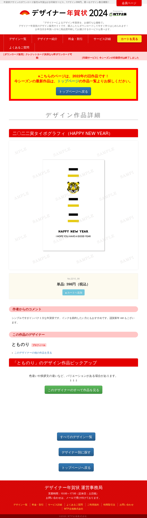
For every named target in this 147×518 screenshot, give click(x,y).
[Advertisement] (74, 416)
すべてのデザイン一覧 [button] (76, 436)
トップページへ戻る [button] (73, 91)
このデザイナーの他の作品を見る (33, 352)
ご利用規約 (93, 504)
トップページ (68, 80)
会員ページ (129, 3)
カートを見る (129, 39)
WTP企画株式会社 (73, 508)
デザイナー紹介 (47, 39)
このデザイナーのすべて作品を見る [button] (73, 389)
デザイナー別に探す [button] (76, 452)
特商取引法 (109, 504)
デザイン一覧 (17, 39)
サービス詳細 (102, 39)
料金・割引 (75, 39)
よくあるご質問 (19, 47)
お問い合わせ (127, 504)
